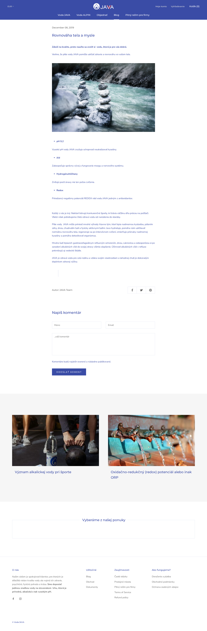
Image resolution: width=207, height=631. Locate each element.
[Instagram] (20, 598)
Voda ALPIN (83, 15)
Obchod (90, 581)
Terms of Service (122, 592)
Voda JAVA (64, 15)
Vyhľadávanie (178, 6)
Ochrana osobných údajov (165, 587)
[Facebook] (13, 598)
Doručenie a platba (161, 576)
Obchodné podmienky (163, 581)
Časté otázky (120, 576)
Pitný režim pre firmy (137, 15)
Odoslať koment (69, 372)
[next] (194, 529)
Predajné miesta (122, 581)
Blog (116, 15)
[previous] (12, 529)
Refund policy (121, 597)
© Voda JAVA (18, 622)
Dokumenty (92, 587)
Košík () (194, 6)
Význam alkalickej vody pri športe (43, 472)
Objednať (102, 15)
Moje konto (161, 6)
